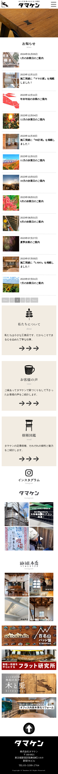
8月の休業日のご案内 (32, 221)
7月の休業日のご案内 (32, 283)
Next (34, 300)
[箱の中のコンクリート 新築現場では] (41, 538)
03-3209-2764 (31, 765)
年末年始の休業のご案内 (33, 99)
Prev (5, 300)
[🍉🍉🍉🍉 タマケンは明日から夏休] (17, 514)
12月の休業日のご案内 (32, 119)
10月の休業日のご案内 (32, 181)
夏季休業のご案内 (30, 242)
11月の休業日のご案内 (32, 160)
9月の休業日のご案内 (32, 201)
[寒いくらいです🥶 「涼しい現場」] (41, 514)
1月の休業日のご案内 (32, 58)
